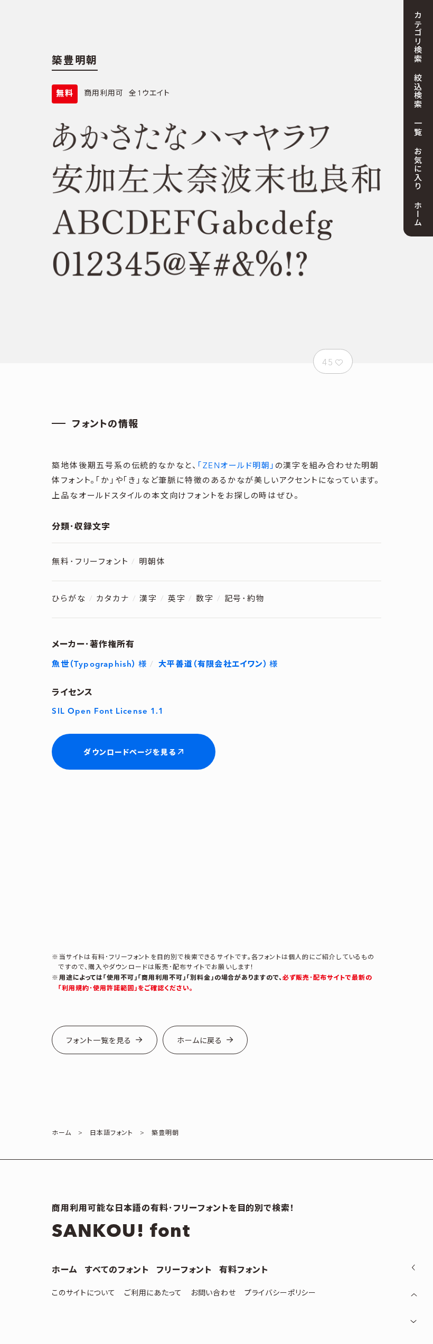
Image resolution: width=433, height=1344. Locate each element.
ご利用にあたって (153, 1293)
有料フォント (243, 1270)
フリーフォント (184, 1270)
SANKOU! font (121, 1232)
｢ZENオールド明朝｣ (236, 466)
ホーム (65, 1270)
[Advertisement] (216, 862)
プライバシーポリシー (280, 1293)
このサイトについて (84, 1293)
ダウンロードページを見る (129, 752)
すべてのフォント (117, 1270)
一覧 (417, 127)
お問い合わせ (213, 1293)
